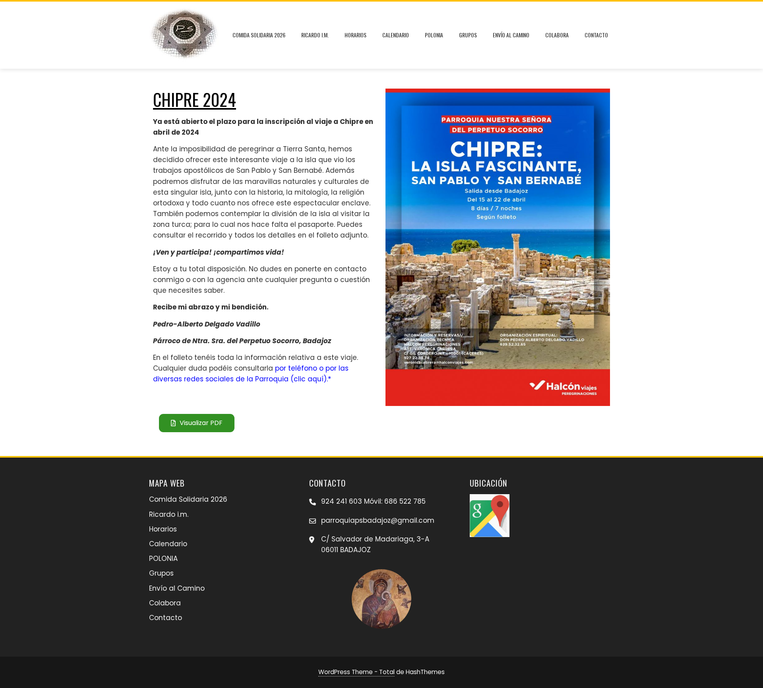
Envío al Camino (511, 35)
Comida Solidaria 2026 (258, 35)
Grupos (468, 35)
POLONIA (434, 35)
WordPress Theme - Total (356, 672)
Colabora (557, 35)
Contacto (596, 35)
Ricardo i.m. (315, 35)
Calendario (395, 35)
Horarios (355, 35)
